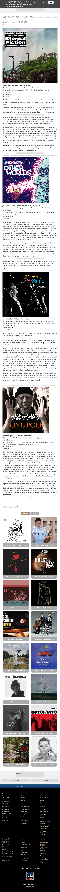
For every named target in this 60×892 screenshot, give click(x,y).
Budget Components (25, 818)
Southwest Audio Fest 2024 (8, 851)
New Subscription (44, 858)
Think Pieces (24, 847)
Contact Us (42, 844)
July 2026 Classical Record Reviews (44, 576)
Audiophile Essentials (25, 844)
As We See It (42, 806)
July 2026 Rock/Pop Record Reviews (44, 608)
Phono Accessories (25, 806)
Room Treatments (25, 809)
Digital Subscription (44, 859)
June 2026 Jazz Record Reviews (16, 639)
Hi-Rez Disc (4, 817)
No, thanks (44, 2)
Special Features (24, 841)
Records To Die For (44, 797)
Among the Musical (44, 805)
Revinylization (43, 819)
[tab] (25, 513)
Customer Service (44, 847)
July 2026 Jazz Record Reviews (16, 608)
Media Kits (42, 850)
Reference (23, 842)
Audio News (23, 854)
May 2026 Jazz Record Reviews (16, 702)
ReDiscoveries (43, 815)
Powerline (23, 808)
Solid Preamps (5, 806)
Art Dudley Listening (44, 825)
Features (42, 800)
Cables (22, 805)
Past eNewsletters (25, 855)
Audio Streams (43, 828)
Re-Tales (42, 817)
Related (25, 513)
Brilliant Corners (43, 809)
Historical (23, 848)
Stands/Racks (24, 811)
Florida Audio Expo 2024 (7, 854)
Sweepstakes (24, 860)
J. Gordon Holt (24, 822)
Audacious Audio (25, 820)
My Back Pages (43, 812)
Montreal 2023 (5, 846)
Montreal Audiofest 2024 (7, 853)
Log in (4, 507)
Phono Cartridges (25, 799)
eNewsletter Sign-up (44, 842)
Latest (35, 513)
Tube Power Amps (6, 805)
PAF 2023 (4, 858)
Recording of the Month (45, 795)
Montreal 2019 (5, 849)
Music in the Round (44, 829)
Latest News (25, 852)
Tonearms (23, 797)
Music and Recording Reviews (20, 16)
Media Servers (5, 822)
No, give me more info (17, 6)
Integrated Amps (5, 809)
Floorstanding (5, 795)
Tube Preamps (5, 803)
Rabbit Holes (43, 814)
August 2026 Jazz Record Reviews (44, 545)
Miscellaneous (24, 814)
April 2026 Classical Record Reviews (15, 733)
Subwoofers (4, 799)
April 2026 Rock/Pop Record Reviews (16, 764)
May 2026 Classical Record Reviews (44, 670)
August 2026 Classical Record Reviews (16, 545)
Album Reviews (43, 799)
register (11, 507)
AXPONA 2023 (5, 841)
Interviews (23, 845)
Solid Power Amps (6, 808)
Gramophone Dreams (44, 811)
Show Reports (6, 838)
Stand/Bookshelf (5, 797)
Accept (51, 2)
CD (3, 815)
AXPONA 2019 (5, 844)
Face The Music (43, 832)
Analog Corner (43, 823)
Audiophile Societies (44, 841)
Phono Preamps (5, 811)
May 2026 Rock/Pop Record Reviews (44, 702)
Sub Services (42, 862)
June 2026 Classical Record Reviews (44, 639)
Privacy (41, 852)
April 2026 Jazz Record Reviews (44, 733)
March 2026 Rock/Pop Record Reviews (44, 764)
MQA (22, 850)
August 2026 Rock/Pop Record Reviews (16, 576)
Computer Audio (5, 820)
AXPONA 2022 (5, 842)
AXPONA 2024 (5, 839)
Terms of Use (43, 853)
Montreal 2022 (5, 848)
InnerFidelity (23, 823)
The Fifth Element (44, 826)
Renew (41, 861)
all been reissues (16, 454)
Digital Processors (6, 818)
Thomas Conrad (6, 25)
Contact (28, 868)
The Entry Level (43, 831)
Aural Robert (42, 808)
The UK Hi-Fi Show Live (45, 848)
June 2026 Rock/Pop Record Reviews (16, 670)
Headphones (24, 812)
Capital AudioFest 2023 (7, 856)
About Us (42, 845)
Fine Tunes (42, 834)
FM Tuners (23, 800)
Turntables (23, 795)
